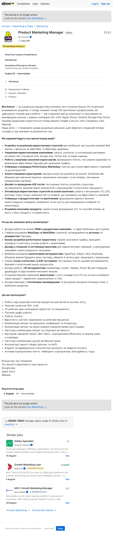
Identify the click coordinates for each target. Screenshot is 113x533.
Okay (60, 528)
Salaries (45, 3)
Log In (95, 3)
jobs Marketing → (36, 18)
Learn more (49, 528)
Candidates (23, 3)
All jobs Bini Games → (44, 510)
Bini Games (23, 37)
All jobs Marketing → (18, 510)
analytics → (11, 424)
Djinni (8, 4)
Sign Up (105, 3)
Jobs (35, 3)
